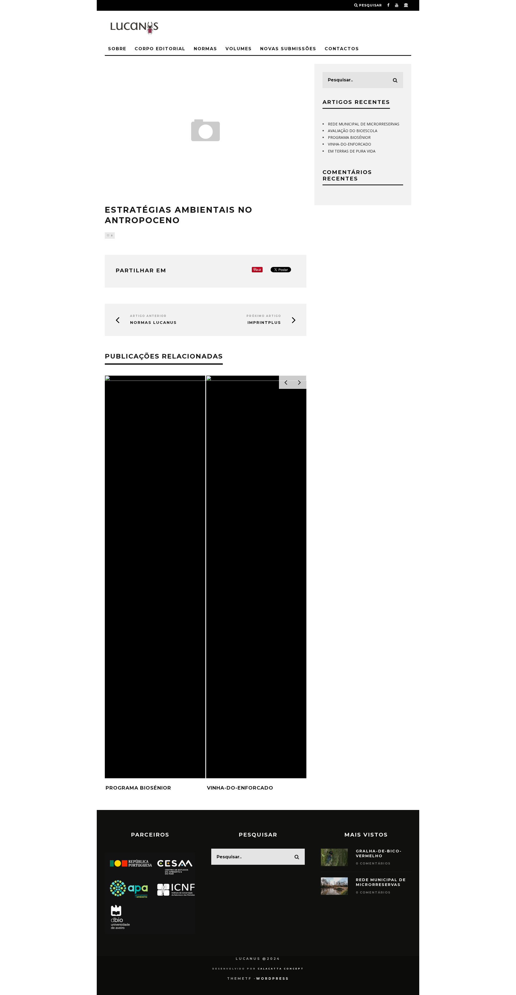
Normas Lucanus (153, 322)
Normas (205, 48)
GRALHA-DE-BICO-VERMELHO (379, 853)
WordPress (272, 978)
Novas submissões (288, 48)
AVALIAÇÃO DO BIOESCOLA (352, 130)
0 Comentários (373, 863)
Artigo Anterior (148, 316)
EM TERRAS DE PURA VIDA (351, 151)
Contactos (342, 48)
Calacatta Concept (281, 968)
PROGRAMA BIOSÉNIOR (138, 788)
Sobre (117, 48)
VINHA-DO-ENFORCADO (240, 788)
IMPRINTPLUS (264, 322)
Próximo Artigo (263, 316)
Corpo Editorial (160, 48)
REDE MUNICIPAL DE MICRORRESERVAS (363, 123)
